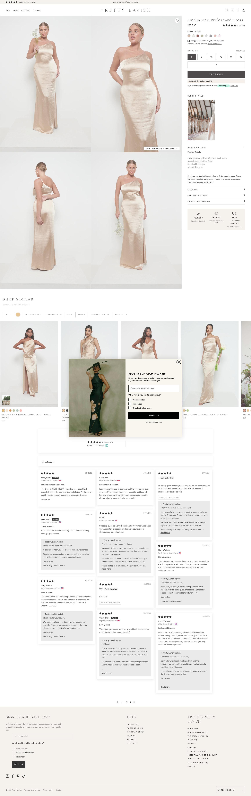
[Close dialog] (179, 362)
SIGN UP (154, 415)
